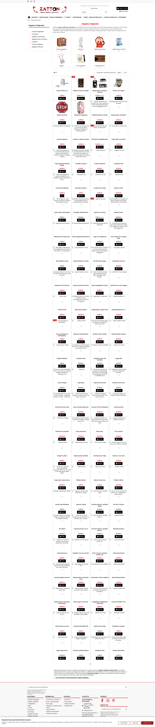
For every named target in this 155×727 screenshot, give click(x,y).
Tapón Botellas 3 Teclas (81, 261)
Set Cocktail (119, 431)
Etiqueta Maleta (62, 358)
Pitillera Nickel (80, 480)
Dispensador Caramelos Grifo (81, 578)
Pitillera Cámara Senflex (81, 90)
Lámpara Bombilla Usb (81, 626)
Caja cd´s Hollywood (99, 237)
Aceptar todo (147, 723)
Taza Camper (62, 383)
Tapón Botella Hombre (118, 334)
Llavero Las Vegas (118, 90)
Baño (29, 706)
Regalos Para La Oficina (119, 49)
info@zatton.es (88, 710)
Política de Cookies (51, 713)
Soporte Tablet (81, 504)
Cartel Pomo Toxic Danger (118, 285)
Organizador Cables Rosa (99, 310)
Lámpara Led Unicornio (62, 285)
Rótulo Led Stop (62, 115)
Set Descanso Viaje (99, 456)
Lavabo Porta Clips (100, 188)
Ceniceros (81, 49)
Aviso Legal (49, 703)
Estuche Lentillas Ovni (119, 602)
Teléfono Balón (118, 480)
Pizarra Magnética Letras (100, 285)
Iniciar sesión (68, 701)
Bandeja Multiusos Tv (118, 310)
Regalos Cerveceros (100, 49)
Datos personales (69, 703)
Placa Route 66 (81, 431)
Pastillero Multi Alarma (81, 212)
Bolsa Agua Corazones (81, 602)
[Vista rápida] (62, 89)
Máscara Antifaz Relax (81, 334)
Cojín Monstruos (62, 553)
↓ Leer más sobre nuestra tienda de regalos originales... (72, 678)
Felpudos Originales (33, 699)
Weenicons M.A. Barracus (62, 237)
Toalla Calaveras (99, 164)
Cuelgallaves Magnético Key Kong (100, 602)
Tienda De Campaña (62, 431)
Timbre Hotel (62, 310)
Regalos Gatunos (100, 65)
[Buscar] (106, 12)
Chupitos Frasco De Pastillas (99, 359)
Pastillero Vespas (81, 164)
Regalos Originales (36, 25)
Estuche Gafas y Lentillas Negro (100, 505)
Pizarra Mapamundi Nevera (81, 237)
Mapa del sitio (68, 706)
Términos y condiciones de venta (54, 706)
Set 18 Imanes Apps (99, 261)
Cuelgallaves (31, 703)
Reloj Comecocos (99, 480)
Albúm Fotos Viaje (100, 626)
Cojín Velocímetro (118, 553)
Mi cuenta (67, 699)
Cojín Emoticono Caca (81, 529)
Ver (62, 196)
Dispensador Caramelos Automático (62, 602)
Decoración (31, 710)
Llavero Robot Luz (62, 90)
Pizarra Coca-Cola (119, 456)
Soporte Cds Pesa (100, 212)
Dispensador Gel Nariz (81, 456)
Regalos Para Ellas (33, 714)
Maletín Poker (118, 212)
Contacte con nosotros (53, 699)
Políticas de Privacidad (52, 711)
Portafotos (31, 712)
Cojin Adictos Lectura (62, 626)
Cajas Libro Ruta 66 (99, 383)
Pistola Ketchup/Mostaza (100, 139)
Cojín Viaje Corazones (118, 139)
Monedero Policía (80, 188)
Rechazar (135, 723)
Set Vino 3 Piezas (118, 504)
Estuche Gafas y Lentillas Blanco (100, 529)
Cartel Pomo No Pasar (62, 407)
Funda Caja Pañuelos (62, 504)
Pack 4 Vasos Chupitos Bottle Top (99, 554)
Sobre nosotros (50, 709)
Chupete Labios (62, 456)
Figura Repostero (62, 650)
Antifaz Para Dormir (118, 383)
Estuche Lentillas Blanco (81, 650)
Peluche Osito (118, 188)
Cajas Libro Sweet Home (62, 480)
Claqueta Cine (118, 164)
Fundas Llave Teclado (100, 334)
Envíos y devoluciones (52, 701)
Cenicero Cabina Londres (81, 139)
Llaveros (61, 65)
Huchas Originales (61, 49)
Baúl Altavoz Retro (81, 310)
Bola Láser (99, 431)
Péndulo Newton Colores (100, 115)
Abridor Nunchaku (118, 650)
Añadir (63, 98)
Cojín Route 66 (118, 407)
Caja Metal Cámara (118, 261)
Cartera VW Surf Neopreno (99, 407)
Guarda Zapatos (62, 139)
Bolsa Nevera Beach (118, 577)
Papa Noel (81, 383)
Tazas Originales (80, 65)
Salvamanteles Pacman (62, 577)
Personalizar (124, 723)
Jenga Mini (118, 358)
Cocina (30, 708)
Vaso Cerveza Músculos (81, 407)
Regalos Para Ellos (33, 716)
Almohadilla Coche (62, 261)
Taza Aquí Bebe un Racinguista (62, 335)
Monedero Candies (118, 626)
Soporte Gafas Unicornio (81, 285)
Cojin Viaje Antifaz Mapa (62, 212)
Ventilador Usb (99, 650)
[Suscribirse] (126, 687)
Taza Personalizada (62, 188)
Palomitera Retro (118, 529)
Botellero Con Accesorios (81, 553)
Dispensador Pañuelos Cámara (99, 91)
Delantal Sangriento (80, 115)
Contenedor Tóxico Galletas (100, 577)
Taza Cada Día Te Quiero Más (118, 237)
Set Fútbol (62, 529)
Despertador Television (118, 115)
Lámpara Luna (81, 358)
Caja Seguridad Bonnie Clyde (62, 164)
